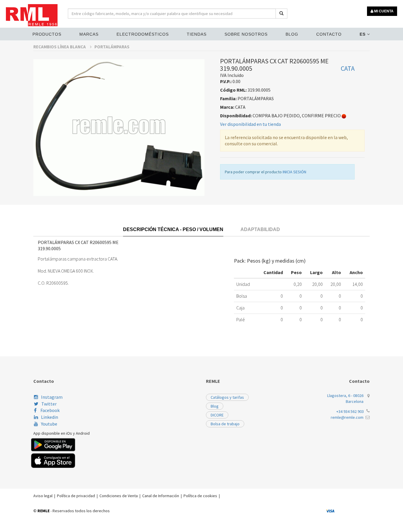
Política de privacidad (76, 495)
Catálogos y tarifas (227, 397)
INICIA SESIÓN (294, 171)
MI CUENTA (383, 11)
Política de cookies (200, 495)
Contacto (329, 34)
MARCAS (89, 34)
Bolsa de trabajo (225, 423)
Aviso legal (43, 495)
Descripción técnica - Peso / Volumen (173, 229)
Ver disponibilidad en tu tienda (250, 124)
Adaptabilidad (260, 229)
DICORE (217, 415)
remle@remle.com (347, 417)
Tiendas (197, 34)
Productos (46, 34)
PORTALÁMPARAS (112, 47)
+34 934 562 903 (350, 411)
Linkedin (49, 417)
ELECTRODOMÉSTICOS (143, 34)
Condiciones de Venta (118, 495)
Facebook (50, 410)
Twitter (49, 404)
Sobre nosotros (246, 34)
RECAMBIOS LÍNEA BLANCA (60, 47)
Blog (292, 34)
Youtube (49, 424)
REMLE (43, 510)
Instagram (52, 397)
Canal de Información (160, 495)
